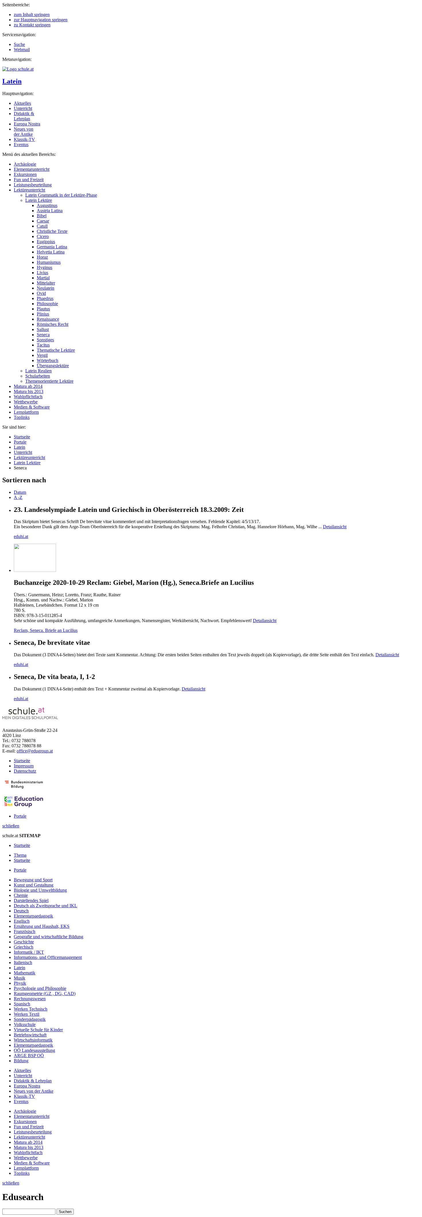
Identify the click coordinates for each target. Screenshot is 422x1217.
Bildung (21, 1060)
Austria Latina (50, 210)
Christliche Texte (52, 231)
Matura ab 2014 (28, 386)
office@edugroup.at (35, 750)
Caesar (43, 220)
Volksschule (25, 1024)
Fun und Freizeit (29, 179)
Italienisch (23, 962)
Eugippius (46, 241)
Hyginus (44, 267)
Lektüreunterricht (29, 189)
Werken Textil (26, 1014)
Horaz (42, 257)
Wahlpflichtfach (28, 396)
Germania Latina (52, 246)
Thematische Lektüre (56, 350)
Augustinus (47, 205)
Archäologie (25, 164)
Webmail (22, 49)
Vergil (42, 355)
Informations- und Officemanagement (48, 957)
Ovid (41, 293)
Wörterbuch (47, 360)
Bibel (42, 215)
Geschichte (24, 941)
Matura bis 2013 (28, 391)
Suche (19, 44)
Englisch (22, 921)
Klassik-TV (24, 139)
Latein (12, 81)
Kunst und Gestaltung (33, 885)
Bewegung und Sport (33, 879)
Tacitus (43, 345)
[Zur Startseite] (18, 69)
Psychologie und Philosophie (40, 988)
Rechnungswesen (30, 998)
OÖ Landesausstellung (34, 1050)
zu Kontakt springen (32, 24)
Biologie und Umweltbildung (40, 890)
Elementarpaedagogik (33, 916)
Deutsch (21, 910)
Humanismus (49, 262)
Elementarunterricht (31, 169)
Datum (20, 492)
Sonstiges (45, 339)
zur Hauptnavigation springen (40, 19)
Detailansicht (334, 526)
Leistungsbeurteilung (33, 184)
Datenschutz (25, 771)
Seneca (43, 334)
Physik (20, 983)
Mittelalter (46, 282)
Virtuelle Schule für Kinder (38, 1029)
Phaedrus (45, 298)
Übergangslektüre (53, 365)
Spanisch (22, 1003)
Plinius (43, 313)
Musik (19, 978)
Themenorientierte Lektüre (49, 381)
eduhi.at (21, 536)
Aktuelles (22, 103)
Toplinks (22, 417)
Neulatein (45, 288)
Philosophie (47, 303)
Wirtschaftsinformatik (33, 1040)
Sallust (43, 329)
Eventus (21, 144)
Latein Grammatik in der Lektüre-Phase (61, 195)
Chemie (21, 895)
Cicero (43, 236)
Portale (20, 442)
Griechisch (23, 947)
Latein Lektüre (38, 200)
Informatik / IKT (29, 952)
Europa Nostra (27, 123)
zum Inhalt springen (32, 14)
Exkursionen (25, 174)
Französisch (24, 931)
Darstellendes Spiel (31, 900)
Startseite (22, 436)
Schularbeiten (37, 376)
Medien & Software (32, 407)
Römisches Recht (52, 324)
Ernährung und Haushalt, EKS (41, 926)
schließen (10, 825)
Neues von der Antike (23, 132)
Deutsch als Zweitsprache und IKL (45, 905)
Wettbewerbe (26, 401)
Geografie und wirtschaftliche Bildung (48, 936)
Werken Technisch (30, 1009)
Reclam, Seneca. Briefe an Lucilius (46, 630)
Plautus (43, 308)
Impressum (24, 765)
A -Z (18, 497)
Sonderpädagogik (30, 1019)
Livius (42, 272)
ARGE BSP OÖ (29, 1055)
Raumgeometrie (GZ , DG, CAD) (45, 993)
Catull (42, 226)
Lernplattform (26, 412)
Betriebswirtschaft (30, 1034)
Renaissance (48, 319)
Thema (20, 855)
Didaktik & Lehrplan (24, 116)
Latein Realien (38, 370)
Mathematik (24, 972)
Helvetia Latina (51, 251)
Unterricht (23, 108)
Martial (43, 277)
